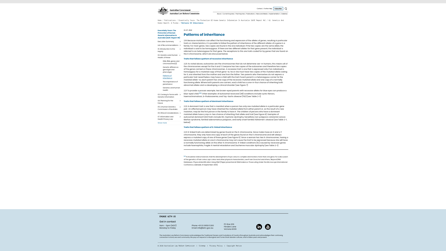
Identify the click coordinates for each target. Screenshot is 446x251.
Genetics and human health (171, 89)
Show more (162, 123)
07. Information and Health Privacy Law (165, 118)
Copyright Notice (234, 246)
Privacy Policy (216, 246)
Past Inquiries (240, 14)
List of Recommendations (168, 45)
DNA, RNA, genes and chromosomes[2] (171, 62)
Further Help (268, 8)
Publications (250, 14)
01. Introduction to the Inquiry (166, 50)
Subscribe (278, 8)
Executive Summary (166, 41)
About (219, 14)
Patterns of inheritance (167, 77)
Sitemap (202, 246)
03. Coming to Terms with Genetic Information (168, 96)
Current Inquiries (228, 14)
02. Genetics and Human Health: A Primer (168, 56)
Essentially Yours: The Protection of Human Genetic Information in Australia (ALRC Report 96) (169, 34)
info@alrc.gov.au (205, 228)
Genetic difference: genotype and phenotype (171, 69)
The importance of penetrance (170, 83)
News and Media (261, 14)
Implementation (274, 14)
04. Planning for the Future (165, 102)
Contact (259, 8)
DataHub (284, 14)
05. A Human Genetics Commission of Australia (167, 108)
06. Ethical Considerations (168, 113)
